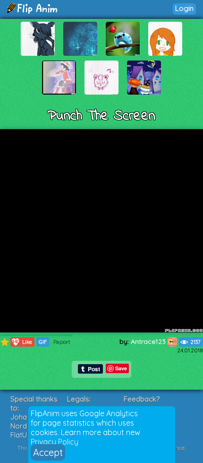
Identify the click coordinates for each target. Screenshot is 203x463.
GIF (43, 342)
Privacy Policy (54, 441)
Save (121, 368)
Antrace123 (149, 341)
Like (21, 341)
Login (184, 8)
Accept (48, 452)
